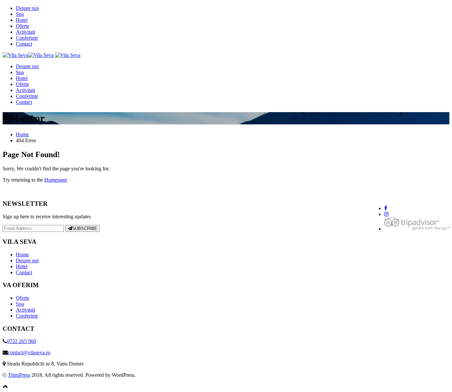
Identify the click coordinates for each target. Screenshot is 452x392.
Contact (24, 44)
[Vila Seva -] (28, 55)
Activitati (25, 32)
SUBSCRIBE (84, 228)
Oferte (22, 26)
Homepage (55, 180)
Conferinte (27, 38)
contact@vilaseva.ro (29, 352)
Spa (20, 14)
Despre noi (27, 8)
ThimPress (19, 375)
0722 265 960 (21, 341)
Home (22, 254)
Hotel (21, 20)
